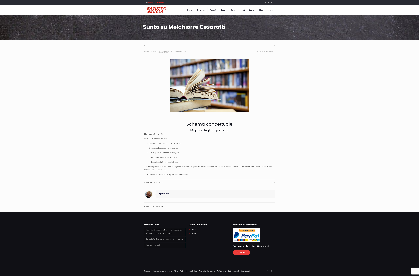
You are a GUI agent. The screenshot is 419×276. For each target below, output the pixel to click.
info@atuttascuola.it (156, 2)
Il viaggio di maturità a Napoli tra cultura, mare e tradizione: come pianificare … (164, 231)
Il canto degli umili (153, 245)
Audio (194, 229)
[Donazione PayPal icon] (271, 2)
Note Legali (245, 271)
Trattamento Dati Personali (228, 271)
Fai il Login (241, 252)
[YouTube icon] (268, 2)
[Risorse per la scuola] (156, 10)
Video (194, 233)
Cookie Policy (191, 271)
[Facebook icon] (266, 2)
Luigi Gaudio (163, 51)
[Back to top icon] (408, 271)
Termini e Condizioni (207, 271)
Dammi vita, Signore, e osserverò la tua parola (164, 239)
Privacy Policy (179, 271)
